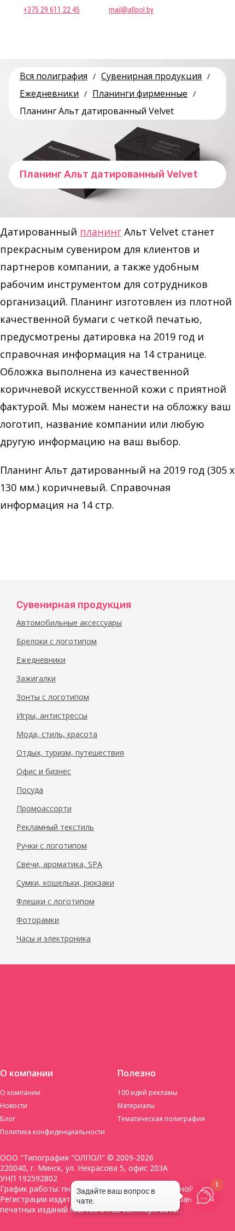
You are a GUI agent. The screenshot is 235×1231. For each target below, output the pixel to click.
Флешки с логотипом (55, 901)
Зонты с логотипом (52, 697)
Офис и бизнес (43, 771)
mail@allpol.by (131, 9)
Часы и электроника (53, 938)
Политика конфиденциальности (52, 1131)
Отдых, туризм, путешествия (70, 752)
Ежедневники (41, 660)
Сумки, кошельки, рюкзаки (65, 882)
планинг (100, 231)
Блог (7, 1118)
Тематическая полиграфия (161, 1118)
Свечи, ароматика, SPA (59, 864)
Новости (13, 1105)
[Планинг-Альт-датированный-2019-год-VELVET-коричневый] (24, 543)
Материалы (136, 1105)
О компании (20, 1092)
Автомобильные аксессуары (69, 622)
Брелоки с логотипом (56, 641)
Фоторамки (37, 920)
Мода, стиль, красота (56, 734)
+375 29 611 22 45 (52, 9)
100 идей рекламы (148, 1092)
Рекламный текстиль (55, 827)
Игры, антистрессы (51, 715)
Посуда (29, 790)
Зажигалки (36, 678)
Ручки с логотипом (51, 845)
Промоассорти (44, 808)
